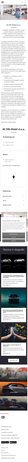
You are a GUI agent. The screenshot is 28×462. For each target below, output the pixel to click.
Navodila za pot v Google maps (12, 165)
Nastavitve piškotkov (13, 234)
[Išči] (22, 2)
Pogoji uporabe (4, 447)
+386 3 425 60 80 (9, 142)
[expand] (25, 2)
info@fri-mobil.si (9, 145)
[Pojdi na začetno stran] (2, 2)
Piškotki (3, 450)
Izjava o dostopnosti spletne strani (8, 455)
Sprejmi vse (13, 240)
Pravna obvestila (4, 452)
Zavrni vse (14, 237)
